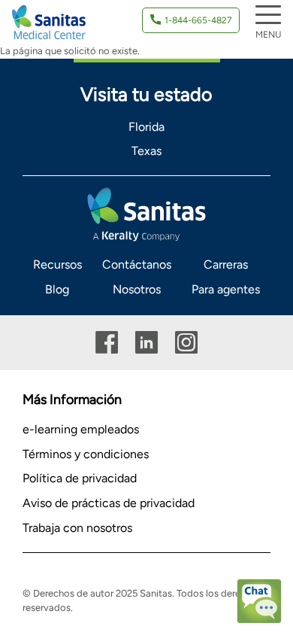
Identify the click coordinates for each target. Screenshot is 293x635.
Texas (146, 151)
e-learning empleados (81, 429)
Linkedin (146, 343)
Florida (146, 127)
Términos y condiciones (86, 454)
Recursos (57, 264)
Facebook (106, 343)
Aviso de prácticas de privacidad (109, 503)
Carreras (226, 264)
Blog (57, 289)
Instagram (186, 343)
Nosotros (137, 289)
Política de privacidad (80, 478)
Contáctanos (136, 264)
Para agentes (226, 289)
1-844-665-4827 (198, 20)
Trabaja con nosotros (77, 528)
